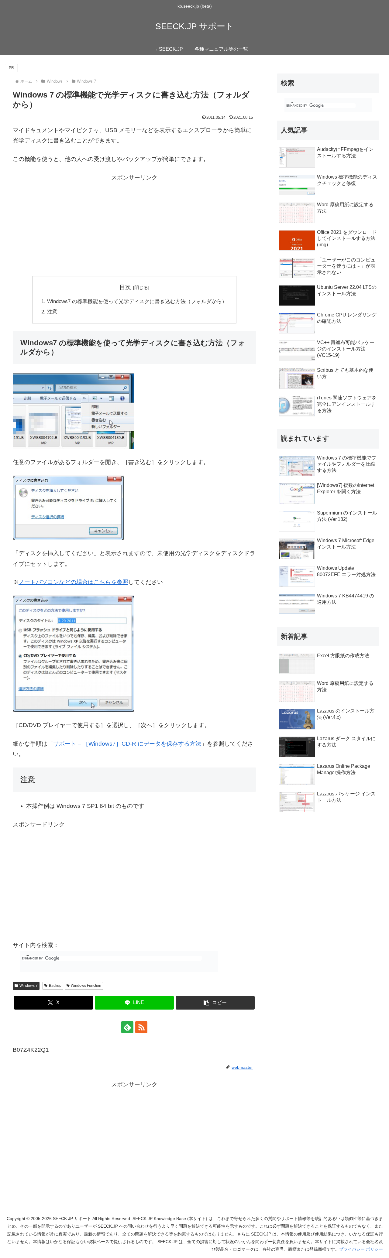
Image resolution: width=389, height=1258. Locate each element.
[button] (215, 1003)
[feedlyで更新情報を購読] (127, 1027)
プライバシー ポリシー (361, 1249)
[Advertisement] (134, 225)
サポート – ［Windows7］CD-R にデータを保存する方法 (127, 743)
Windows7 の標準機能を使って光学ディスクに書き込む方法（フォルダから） (137, 301)
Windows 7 (28, 985)
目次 (125, 287)
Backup (55, 985)
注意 (52, 312)
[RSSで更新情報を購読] (141, 1027)
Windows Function (86, 985)
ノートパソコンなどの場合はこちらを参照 (73, 582)
